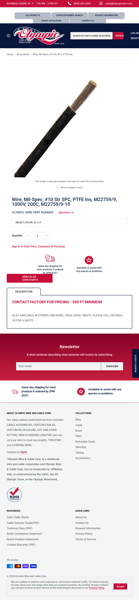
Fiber (78, 436)
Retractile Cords (85, 441)
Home (10, 54)
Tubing (79, 452)
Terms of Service (85, 539)
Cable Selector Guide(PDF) (23, 523)
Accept (120, 586)
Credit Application (51, 21)
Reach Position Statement (22, 539)
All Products (33, 15)
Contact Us (88, 21)
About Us (80, 517)
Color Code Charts (18, 517)
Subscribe (112, 366)
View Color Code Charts (30, 278)
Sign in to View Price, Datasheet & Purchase (38, 246)
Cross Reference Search (69, 15)
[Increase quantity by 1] (46, 235)
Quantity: (17, 235)
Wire (78, 419)
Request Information (106, 15)
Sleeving (80, 447)
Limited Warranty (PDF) (21, 544)
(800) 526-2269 (82, 3)
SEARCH (119, 35)
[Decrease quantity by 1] (28, 235)
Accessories (82, 458)
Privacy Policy (83, 533)
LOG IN (135, 33)
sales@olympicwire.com (118, 3)
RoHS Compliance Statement (24, 533)
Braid (78, 430)
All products (23, 54)
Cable (78, 425)
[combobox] (92, 35)
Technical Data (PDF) (19, 528)
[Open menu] (8, 35)
